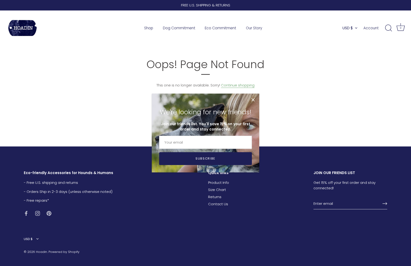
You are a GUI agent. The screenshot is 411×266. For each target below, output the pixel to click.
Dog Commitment (179, 27)
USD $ (347, 28)
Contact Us (218, 203)
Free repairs (37, 200)
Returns (214, 196)
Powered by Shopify (64, 252)
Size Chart (217, 189)
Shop (148, 27)
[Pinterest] (49, 213)
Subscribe (205, 158)
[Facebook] (26, 213)
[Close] (253, 100)
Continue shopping (237, 85)
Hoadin (41, 252)
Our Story (254, 27)
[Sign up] (384, 203)
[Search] (388, 28)
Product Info (218, 182)
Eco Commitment (220, 27)
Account (371, 27)
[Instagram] (37, 213)
